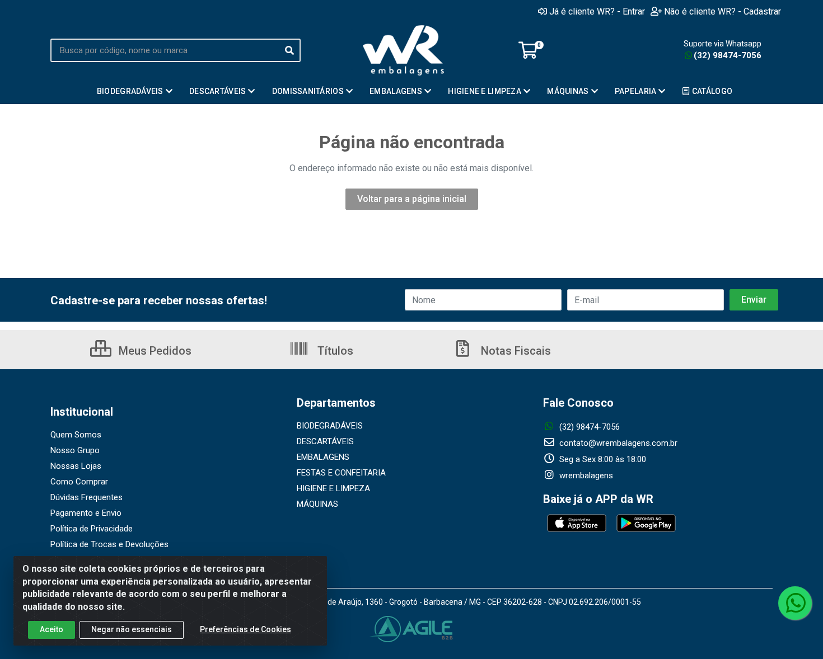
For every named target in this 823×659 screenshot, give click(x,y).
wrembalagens (585, 475)
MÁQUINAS (317, 504)
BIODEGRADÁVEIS (330, 426)
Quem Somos (75, 435)
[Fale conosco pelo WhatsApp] (795, 603)
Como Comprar (79, 482)
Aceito (51, 629)
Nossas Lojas (75, 466)
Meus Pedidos (153, 350)
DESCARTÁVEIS (325, 441)
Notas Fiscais (514, 350)
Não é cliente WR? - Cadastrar (722, 11)
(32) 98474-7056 (727, 55)
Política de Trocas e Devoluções (109, 544)
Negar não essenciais (131, 629)
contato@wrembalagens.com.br (617, 443)
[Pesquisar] (289, 50)
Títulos (334, 350)
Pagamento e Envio (85, 513)
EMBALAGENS (323, 457)
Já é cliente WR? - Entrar (597, 11)
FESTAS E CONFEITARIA (341, 473)
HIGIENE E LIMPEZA (333, 488)
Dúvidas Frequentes (86, 497)
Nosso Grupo (75, 450)
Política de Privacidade (91, 529)
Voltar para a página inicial (411, 199)
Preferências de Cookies (245, 629)
